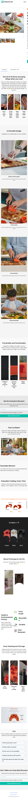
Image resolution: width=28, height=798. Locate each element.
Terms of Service (14, 792)
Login (24, 1)
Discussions (15, 69)
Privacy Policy (14, 794)
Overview (4, 69)
